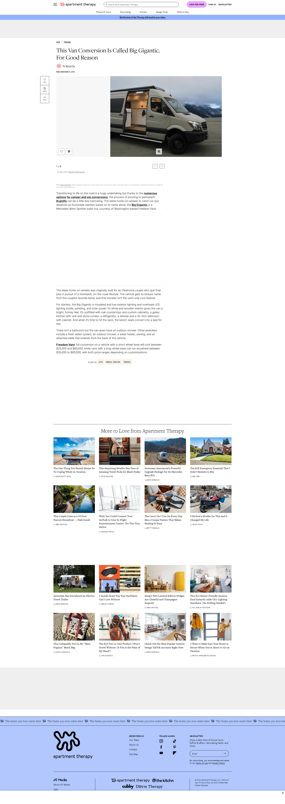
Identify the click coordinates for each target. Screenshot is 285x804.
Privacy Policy (218, 763)
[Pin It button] (69, 151)
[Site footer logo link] (89, 743)
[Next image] (162, 166)
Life (58, 42)
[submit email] (225, 753)
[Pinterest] (174, 747)
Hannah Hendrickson (76, 172)
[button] (110, 128)
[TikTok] (174, 741)
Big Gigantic (139, 204)
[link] (74, 470)
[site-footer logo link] (60, 780)
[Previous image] (155, 166)
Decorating (125, 12)
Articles (143, 12)
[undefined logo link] (78, 4)
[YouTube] (161, 753)
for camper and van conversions (87, 197)
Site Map (133, 754)
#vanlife (61, 201)
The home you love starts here (49, 721)
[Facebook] (161, 747)
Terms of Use (202, 763)
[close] (282, 793)
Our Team (134, 740)
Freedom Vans (65, 344)
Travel (67, 42)
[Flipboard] (174, 753)
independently (65, 185)
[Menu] (55, 4)
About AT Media (61, 784)
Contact (133, 749)
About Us (134, 744)
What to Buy (183, 12)
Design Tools (162, 12)
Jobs (55, 789)
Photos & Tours (103, 12)
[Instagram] (161, 741)
